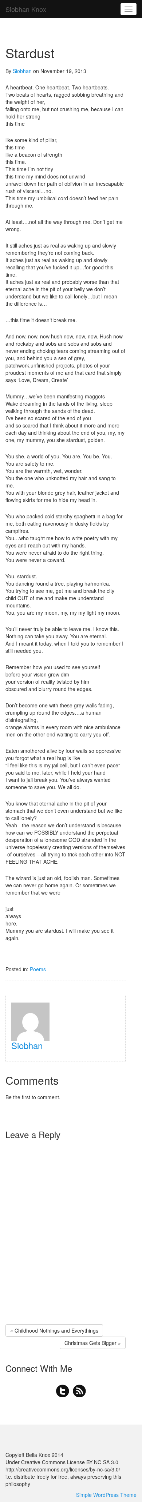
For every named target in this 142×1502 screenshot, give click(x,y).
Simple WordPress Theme (106, 1494)
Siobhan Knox (25, 9)
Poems (38, 969)
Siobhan (22, 71)
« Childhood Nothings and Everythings (54, 1330)
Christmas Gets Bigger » (92, 1342)
